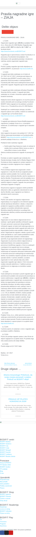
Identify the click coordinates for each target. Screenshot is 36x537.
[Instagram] (6, 533)
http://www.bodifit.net (26, 68)
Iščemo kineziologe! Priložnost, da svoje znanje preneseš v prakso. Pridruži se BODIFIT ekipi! (18, 377)
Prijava (2, 488)
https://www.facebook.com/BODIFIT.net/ (13, 51)
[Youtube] (11, 533)
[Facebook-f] (2, 533)
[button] (18, 7)
